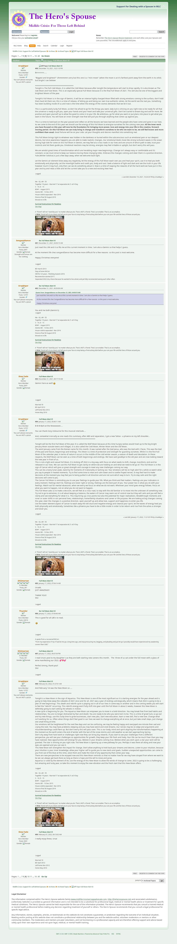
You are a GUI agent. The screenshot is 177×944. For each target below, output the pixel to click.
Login (62, 46)
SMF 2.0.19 (59, 934)
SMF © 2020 (68, 934)
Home (32, 46)
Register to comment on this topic (152, 56)
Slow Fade (23, 376)
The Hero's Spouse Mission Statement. (118, 38)
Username (17, 32)
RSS (113, 934)
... (20, 56)
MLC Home (18, 46)
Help (39, 46)
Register (69, 46)
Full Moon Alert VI (55, 66)
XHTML (118, 934)
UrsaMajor (23, 65)
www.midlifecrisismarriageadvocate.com (89, 899)
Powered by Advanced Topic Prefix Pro (97, 934)
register (34, 35)
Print (135, 56)
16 (36, 56)
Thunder (23, 611)
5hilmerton (23, 580)
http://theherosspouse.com (119, 899)
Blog (25, 46)
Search (45, 46)
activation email (31, 38)
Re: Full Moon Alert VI (47, 241)
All (39, 56)
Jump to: (138, 880)
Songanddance (23, 240)
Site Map (38, 207)
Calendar (54, 46)
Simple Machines (78, 934)
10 (28, 56)
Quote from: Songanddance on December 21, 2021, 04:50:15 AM (58, 292)
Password (45, 32)
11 (31, 56)
